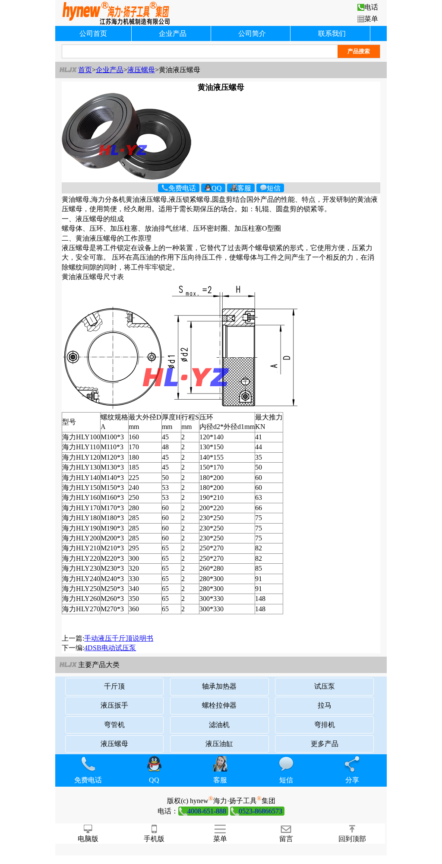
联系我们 (332, 33)
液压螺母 (141, 69)
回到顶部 (352, 838)
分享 (352, 780)
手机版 (154, 838)
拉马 (325, 705)
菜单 (371, 18)
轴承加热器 (219, 686)
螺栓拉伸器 (219, 705)
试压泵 (324, 686)
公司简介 (252, 33)
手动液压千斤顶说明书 (118, 638)
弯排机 (324, 724)
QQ (217, 187)
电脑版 (88, 838)
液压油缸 (219, 743)
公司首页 (93, 33)
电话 (371, 7)
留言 (286, 838)
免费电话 (182, 187)
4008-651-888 (206, 811)
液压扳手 (114, 705)
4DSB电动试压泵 (110, 647)
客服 (244, 187)
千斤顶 (114, 686)
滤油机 (219, 724)
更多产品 (324, 743)
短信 (274, 187)
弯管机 (114, 724)
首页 (85, 69)
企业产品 (172, 33)
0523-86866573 (260, 811)
